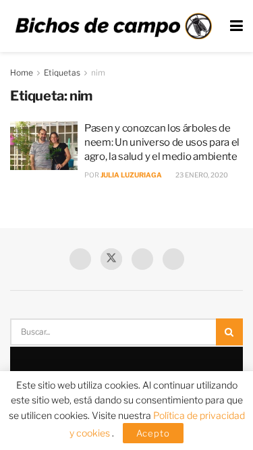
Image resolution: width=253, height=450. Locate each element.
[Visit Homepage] (113, 26)
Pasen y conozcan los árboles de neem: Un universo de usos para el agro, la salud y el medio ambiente (162, 142)
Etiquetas (62, 72)
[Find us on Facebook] (80, 259)
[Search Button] (229, 331)
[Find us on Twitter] (111, 259)
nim (98, 72)
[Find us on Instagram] (173, 259)
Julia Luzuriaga (131, 175)
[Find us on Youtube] (142, 259)
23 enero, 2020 (201, 175)
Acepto (153, 433)
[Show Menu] (236, 26)
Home (21, 72)
